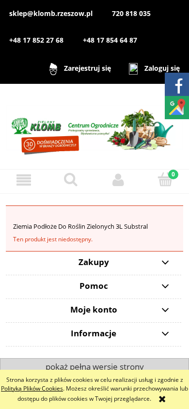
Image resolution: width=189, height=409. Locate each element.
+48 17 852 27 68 (36, 40)
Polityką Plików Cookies (32, 388)
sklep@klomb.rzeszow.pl (51, 13)
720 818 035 (131, 13)
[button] (23, 180)
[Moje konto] (118, 180)
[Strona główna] (94, 126)
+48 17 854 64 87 (110, 40)
